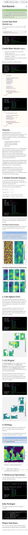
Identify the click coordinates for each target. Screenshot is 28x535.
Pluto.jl (7, 15)
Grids (5, 163)
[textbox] (16, 85)
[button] (15, 6)
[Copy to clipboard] (25, 31)
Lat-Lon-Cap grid (7, 363)
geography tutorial (11, 441)
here (10, 14)
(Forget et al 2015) (17, 367)
